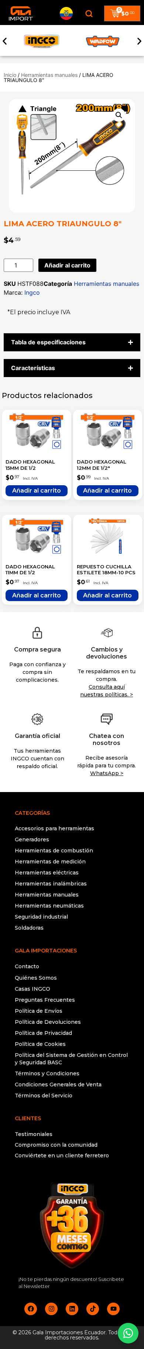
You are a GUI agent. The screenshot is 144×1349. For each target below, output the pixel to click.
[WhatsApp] (128, 1333)
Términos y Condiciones (47, 1073)
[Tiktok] (92, 1309)
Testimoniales (33, 1134)
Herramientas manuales (49, 75)
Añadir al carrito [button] (37, 490)
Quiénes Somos (36, 978)
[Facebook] (30, 1309)
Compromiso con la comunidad (56, 1145)
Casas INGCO (32, 989)
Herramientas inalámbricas (51, 883)
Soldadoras (29, 927)
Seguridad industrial (41, 916)
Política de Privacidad (43, 1033)
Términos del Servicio (43, 1095)
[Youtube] (113, 1309)
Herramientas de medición (50, 861)
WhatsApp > (106, 773)
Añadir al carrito (67, 265)
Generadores (32, 839)
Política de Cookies (40, 1044)
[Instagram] (51, 1309)
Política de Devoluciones (48, 1022)
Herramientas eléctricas (47, 872)
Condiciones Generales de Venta (58, 1084)
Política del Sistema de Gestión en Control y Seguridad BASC (71, 1059)
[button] (4, 41)
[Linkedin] (72, 1309)
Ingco (32, 292)
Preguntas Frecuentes (45, 1000)
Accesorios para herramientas (54, 828)
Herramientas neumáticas (49, 905)
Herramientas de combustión (54, 850)
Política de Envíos (38, 1011)
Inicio (10, 75)
